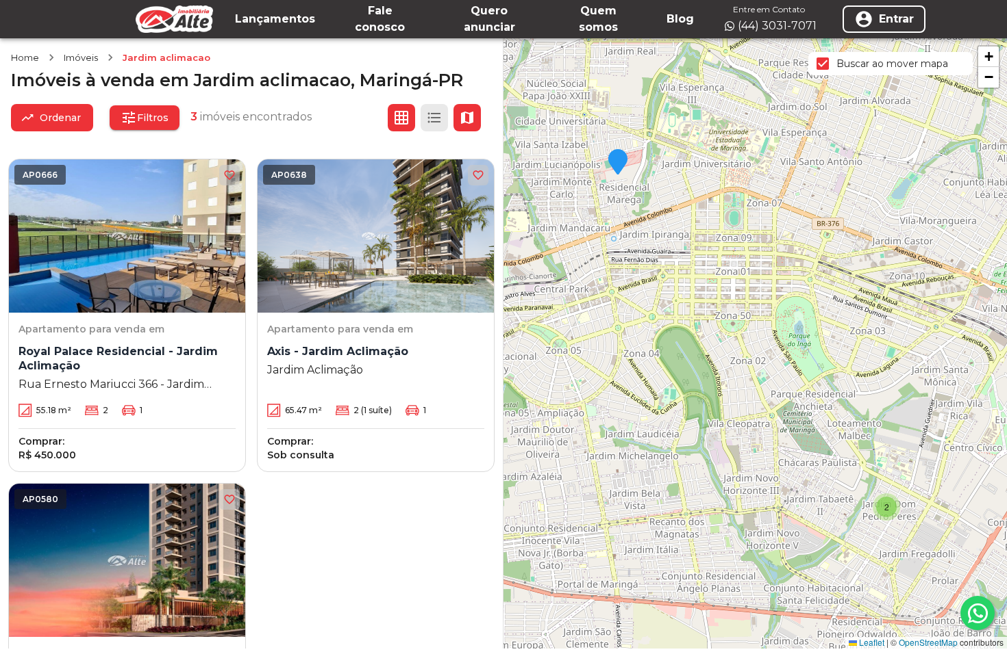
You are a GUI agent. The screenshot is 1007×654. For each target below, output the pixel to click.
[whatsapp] (977, 613)
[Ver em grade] (401, 117)
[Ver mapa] (467, 117)
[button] (617, 162)
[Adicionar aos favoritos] (229, 175)
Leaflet (870, 642)
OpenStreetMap (928, 642)
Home (25, 57)
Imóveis (81, 57)
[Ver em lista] (434, 117)
